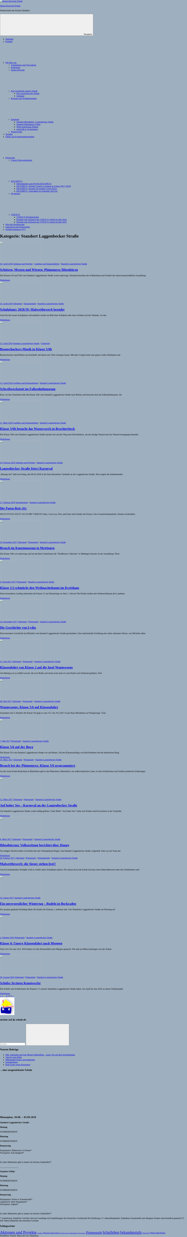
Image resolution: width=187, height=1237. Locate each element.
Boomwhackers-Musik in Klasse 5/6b (26, 349)
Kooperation (82, 1233)
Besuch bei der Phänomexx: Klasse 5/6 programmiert (37, 765)
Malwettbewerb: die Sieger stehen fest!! (28, 864)
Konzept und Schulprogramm (24, 98)
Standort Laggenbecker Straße (74, 264)
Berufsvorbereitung (51, 1233)
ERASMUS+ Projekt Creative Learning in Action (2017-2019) (43, 186)
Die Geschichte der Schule (27, 93)
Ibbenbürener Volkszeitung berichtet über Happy (34, 845)
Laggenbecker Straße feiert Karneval (26, 468)
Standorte (15, 119)
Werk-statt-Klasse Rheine (27, 127)
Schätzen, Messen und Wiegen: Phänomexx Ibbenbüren (39, 269)
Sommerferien (11, 1062)
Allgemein (17, 303)
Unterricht (45, 343)
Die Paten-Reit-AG (13, 508)
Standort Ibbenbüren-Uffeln (28, 124)
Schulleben (111, 1232)
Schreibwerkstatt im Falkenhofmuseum (27, 389)
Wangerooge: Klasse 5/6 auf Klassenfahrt (29, 707)
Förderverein (16, 132)
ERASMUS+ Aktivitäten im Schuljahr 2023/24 (36, 191)
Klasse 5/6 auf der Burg (16, 747)
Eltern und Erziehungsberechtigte (19, 137)
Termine (9, 134)
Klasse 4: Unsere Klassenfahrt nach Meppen (31, 943)
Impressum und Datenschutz (17, 227)
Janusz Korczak (18, 70)
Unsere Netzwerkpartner (21, 160)
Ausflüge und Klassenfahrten (46, 264)
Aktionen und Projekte (23, 264)
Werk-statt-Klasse (157, 1233)
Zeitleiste (20, 96)
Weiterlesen (5, 280)
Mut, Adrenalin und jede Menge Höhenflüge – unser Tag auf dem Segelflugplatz (40, 1055)
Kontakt (8, 41)
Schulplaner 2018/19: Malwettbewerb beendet (32, 309)
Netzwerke (10, 158)
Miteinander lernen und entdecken (20, 1060)
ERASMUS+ (17, 181)
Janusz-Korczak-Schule (10, 6)
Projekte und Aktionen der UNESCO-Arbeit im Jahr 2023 (41, 222)
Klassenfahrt (73, 1233)
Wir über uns (11, 62)
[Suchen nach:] (13, 1044)
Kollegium (15, 67)
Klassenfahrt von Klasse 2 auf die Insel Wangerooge (36, 667)
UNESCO (15, 214)
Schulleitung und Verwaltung (23, 65)
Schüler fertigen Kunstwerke (20, 983)
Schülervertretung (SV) (15, 229)
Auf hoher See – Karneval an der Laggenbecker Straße (38, 805)
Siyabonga (15, 193)
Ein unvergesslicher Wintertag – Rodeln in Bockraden (38, 903)
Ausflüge (40, 1233)
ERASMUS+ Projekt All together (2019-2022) (36, 188)
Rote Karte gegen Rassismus (17, 1064)
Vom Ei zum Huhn (13, 1057)
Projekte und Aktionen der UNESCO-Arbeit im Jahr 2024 (41, 219)
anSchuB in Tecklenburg (27, 129)
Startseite (9, 39)
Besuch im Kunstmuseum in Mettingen (27, 548)
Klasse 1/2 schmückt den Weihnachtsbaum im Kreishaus (39, 588)
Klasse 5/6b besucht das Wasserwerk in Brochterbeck (37, 428)
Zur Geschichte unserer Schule (24, 91)
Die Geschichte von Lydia (18, 627)
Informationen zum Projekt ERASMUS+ (34, 184)
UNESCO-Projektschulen (27, 217)
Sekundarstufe (30, 303)
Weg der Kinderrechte (15, 224)
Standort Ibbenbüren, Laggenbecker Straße (35, 122)
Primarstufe (33, 542)
